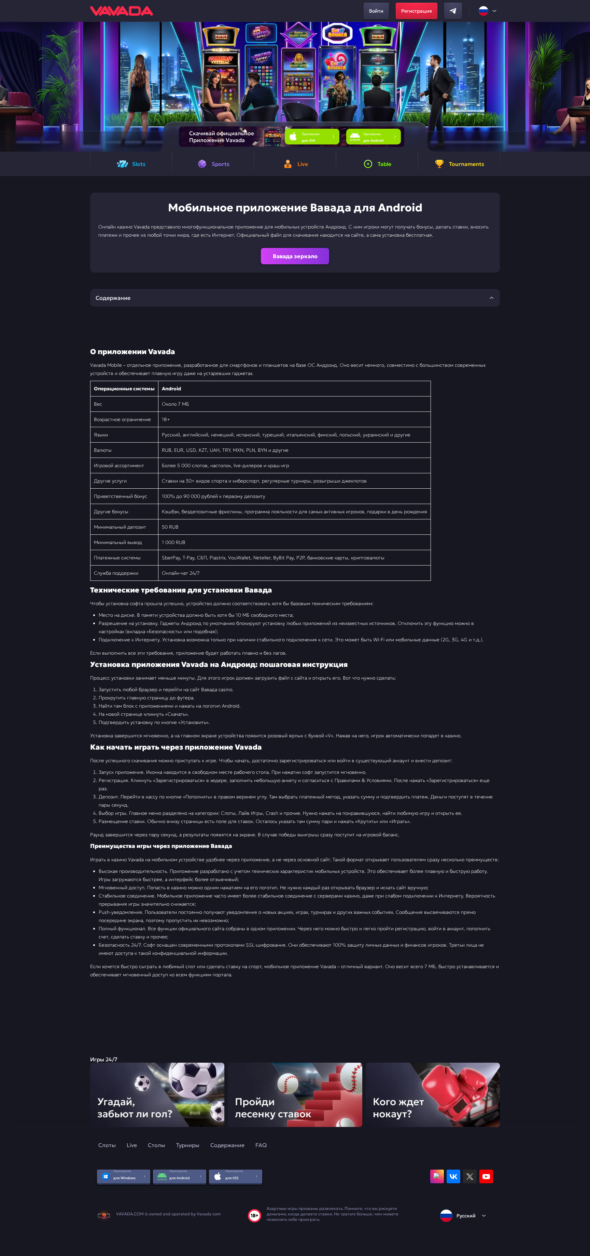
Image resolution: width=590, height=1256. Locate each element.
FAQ (261, 1145)
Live (132, 1145)
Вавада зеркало (295, 256)
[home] (121, 11)
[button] (582, 86)
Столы (156, 1145)
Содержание (227, 1145)
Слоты (107, 1145)
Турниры (187, 1145)
